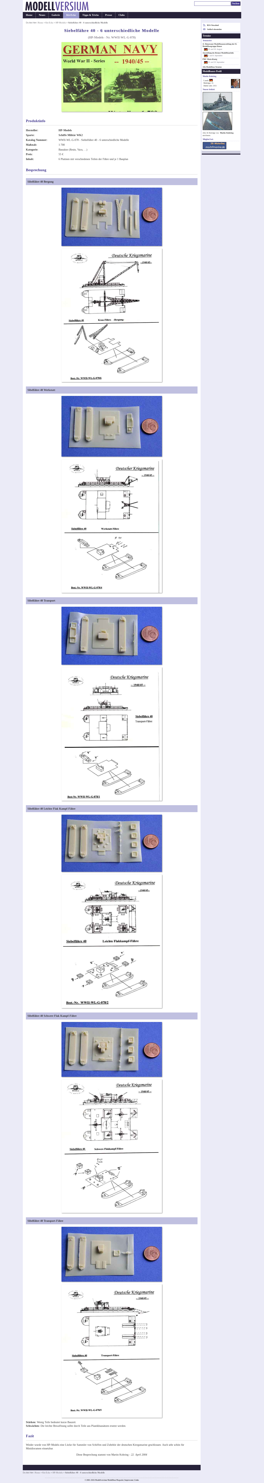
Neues (42, 15)
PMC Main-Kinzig (210, 59)
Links (137, 1480)
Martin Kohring (226, 133)
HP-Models (61, 22)
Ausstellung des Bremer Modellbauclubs (218, 53)
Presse (108, 15)
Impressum (128, 1480)
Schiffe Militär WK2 (71, 135)
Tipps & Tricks (90, 15)
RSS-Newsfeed (213, 25)
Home (29, 15)
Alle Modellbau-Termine (212, 67)
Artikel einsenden (214, 29)
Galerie (56, 15)
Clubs (121, 15)
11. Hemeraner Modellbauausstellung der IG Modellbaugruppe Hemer (220, 45)
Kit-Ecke (71, 15)
